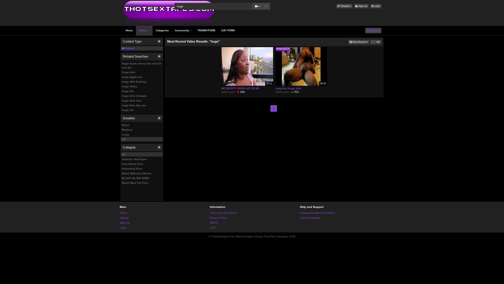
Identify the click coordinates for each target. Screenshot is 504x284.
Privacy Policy (218, 217)
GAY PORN (228, 30)
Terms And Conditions (223, 212)
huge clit (128, 110)
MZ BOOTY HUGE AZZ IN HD (240, 88)
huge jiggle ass (132, 76)
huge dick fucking (134, 81)
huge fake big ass (134, 105)
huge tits (128, 91)
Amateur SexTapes (134, 159)
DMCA (214, 222)
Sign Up (362, 6)
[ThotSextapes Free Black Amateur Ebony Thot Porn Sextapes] (169, 12)
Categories (162, 30)
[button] (344, 6)
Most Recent (360, 41)
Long (125, 134)
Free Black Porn (132, 163)
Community (182, 30)
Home (129, 30)
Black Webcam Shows (136, 173)
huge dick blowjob (134, 95)
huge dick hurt (132, 100)
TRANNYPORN (206, 30)
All (123, 139)
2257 (213, 227)
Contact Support (310, 217)
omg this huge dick (288, 88)
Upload (374, 30)
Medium (127, 129)
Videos (143, 30)
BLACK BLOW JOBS (135, 178)
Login (376, 6)
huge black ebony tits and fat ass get (141, 65)
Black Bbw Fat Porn (135, 182)
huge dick (128, 72)
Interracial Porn (132, 168)
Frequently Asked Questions (317, 212)
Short (125, 125)
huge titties (129, 86)
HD (378, 42)
